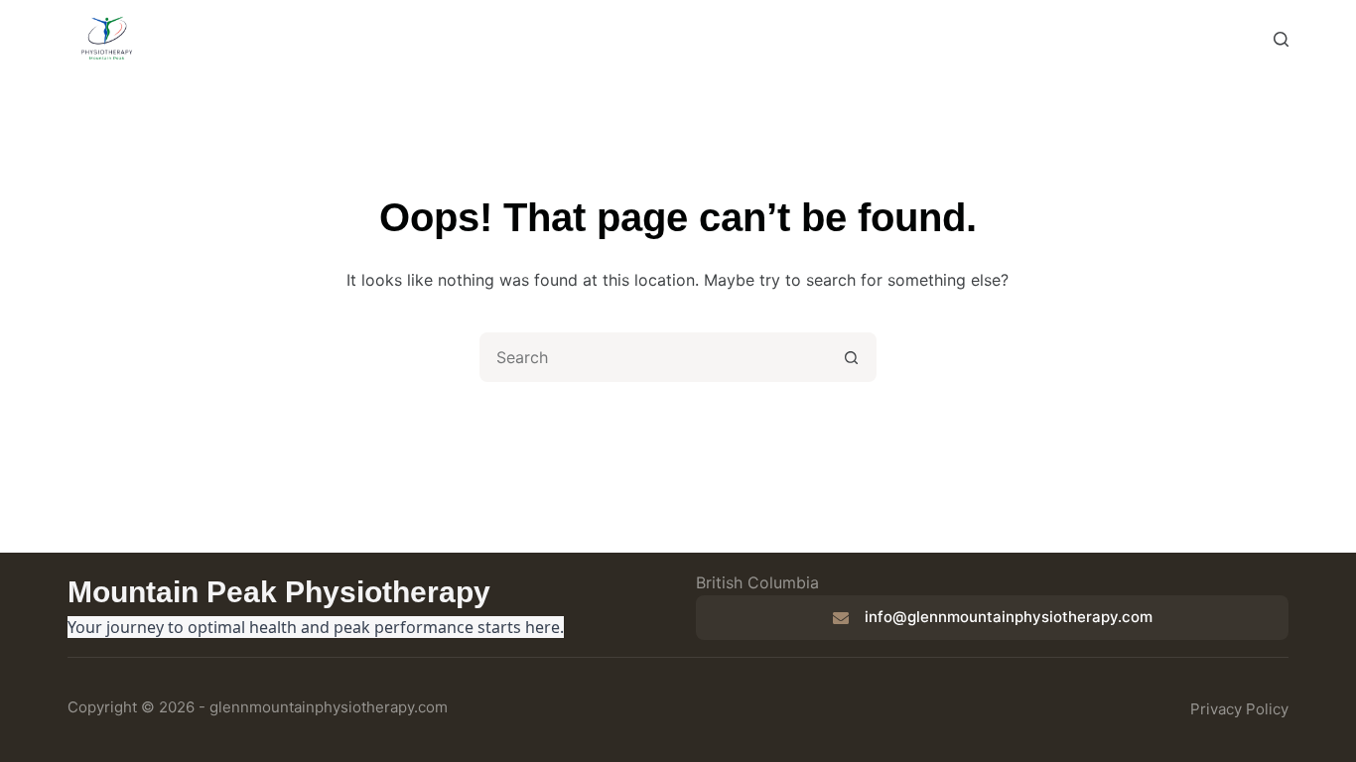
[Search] (1281, 39)
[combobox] (655, 357)
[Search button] (852, 357)
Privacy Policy (1239, 708)
